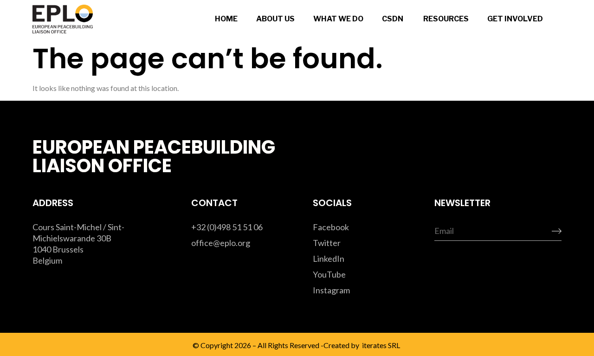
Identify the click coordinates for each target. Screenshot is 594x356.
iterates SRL (380, 345)
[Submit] (549, 231)
